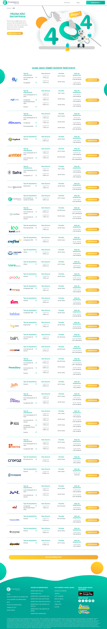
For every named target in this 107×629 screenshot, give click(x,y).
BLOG (8, 602)
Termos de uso (41, 626)
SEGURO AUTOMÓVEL (61, 591)
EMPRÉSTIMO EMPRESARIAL (38, 613)
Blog (78, 3)
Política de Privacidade (51, 626)
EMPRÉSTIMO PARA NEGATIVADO (40, 599)
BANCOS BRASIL (59, 599)
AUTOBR (57, 607)
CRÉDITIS (57, 593)
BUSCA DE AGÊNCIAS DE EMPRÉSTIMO (17, 597)
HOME (8, 594)
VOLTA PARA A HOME (15, 33)
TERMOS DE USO (11, 607)
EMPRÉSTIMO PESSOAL (37, 591)
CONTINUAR (92, 80)
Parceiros (67, 3)
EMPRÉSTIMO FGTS (36, 593)
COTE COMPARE (59, 596)
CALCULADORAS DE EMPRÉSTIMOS (16, 599)
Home (9, 8)
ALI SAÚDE (57, 601)
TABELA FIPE (58, 604)
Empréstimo (95, 3)
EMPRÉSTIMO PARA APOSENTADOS (40, 601)
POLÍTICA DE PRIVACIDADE (14, 605)
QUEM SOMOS (11, 610)
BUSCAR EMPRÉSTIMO (53, 557)
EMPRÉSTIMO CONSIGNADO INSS (40, 596)
